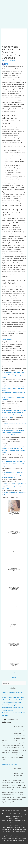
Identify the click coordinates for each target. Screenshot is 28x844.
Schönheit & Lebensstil (8, 60)
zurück (14, 673)
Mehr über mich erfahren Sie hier (11, 764)
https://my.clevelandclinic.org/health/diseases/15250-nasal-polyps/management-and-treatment (14, 486)
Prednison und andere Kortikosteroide (14, 392)
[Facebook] (3, 64)
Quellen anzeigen (7, 366)
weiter (14, 677)
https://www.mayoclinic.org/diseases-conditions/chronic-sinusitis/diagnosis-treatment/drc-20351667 (13, 475)
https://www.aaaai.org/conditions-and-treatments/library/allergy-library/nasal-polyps (13, 375)
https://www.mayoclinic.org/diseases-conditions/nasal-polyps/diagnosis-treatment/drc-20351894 (13, 433)
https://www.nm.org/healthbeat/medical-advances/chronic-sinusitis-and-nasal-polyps (13, 388)
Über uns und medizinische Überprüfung (14, 814)
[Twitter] (6, 64)
